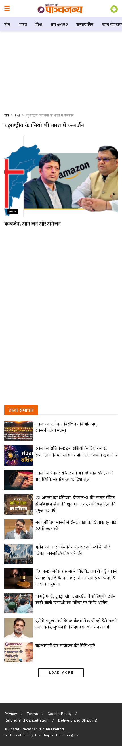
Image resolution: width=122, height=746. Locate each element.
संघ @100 (59, 24)
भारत (23, 24)
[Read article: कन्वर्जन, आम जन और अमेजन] (61, 176)
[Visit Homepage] (60, 8)
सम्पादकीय (84, 24)
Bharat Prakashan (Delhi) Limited (36, 729)
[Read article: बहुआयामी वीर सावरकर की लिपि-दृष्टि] (18, 652)
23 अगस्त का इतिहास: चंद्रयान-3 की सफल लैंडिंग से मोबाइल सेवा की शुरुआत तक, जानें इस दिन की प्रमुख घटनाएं (75, 504)
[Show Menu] (7, 8)
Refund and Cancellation (26, 720)
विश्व (38, 24)
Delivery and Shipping (77, 720)
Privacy (10, 714)
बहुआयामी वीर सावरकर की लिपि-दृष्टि (65, 645)
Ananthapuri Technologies (56, 735)
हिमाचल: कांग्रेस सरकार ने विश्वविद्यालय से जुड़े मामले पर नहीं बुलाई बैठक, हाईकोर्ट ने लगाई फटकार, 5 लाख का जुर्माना (76, 577)
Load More (61, 672)
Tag (17, 115)
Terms (32, 714)
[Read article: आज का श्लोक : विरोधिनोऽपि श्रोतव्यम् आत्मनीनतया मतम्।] (18, 431)
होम (7, 24)
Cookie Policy (59, 714)
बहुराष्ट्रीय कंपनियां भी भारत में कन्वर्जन (50, 115)
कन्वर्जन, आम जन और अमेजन (32, 223)
